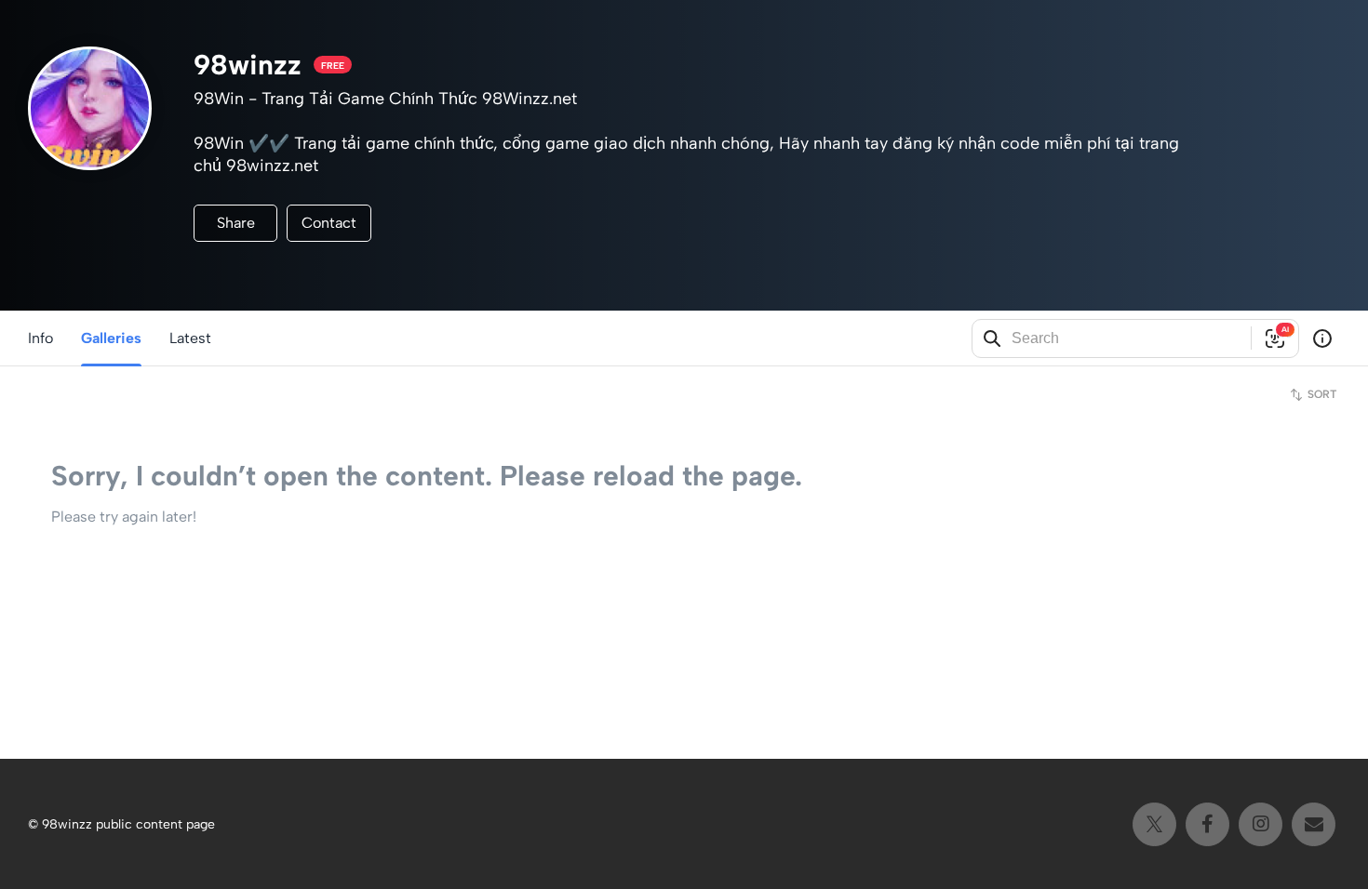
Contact (329, 223)
